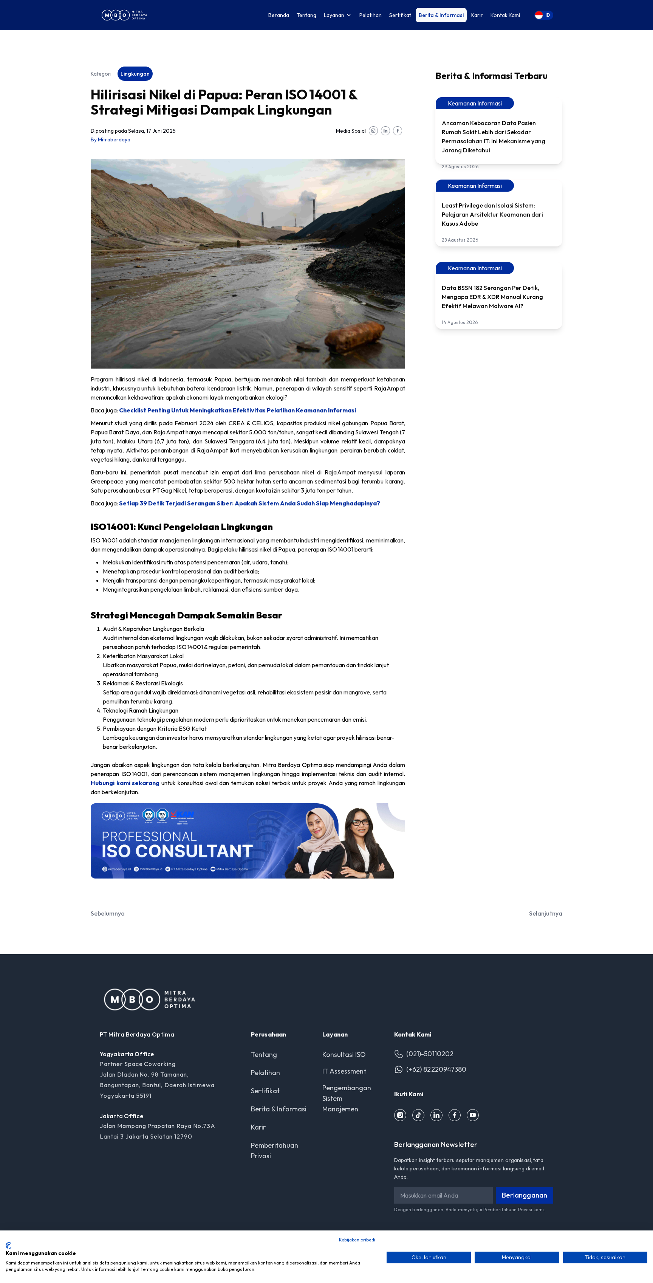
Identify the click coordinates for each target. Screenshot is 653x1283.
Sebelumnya (108, 913)
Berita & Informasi (441, 15)
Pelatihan (370, 15)
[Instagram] (400, 1115)
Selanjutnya (545, 913)
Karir (477, 15)
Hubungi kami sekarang (125, 783)
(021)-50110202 (430, 1053)
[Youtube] (473, 1115)
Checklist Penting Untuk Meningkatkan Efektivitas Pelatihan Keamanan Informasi (237, 410)
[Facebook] (455, 1115)
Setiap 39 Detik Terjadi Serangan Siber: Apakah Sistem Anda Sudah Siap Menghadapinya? (249, 503)
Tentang (306, 15)
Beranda (278, 15)
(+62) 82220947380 (436, 1069)
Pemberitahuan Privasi (507, 1209)
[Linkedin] (436, 1115)
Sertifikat (400, 15)
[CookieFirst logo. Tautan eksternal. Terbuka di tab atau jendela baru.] (8, 1245)
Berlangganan (524, 1195)
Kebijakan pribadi (357, 1240)
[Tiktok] (418, 1115)
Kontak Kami (505, 15)
